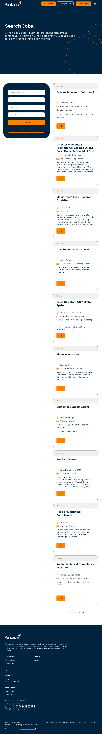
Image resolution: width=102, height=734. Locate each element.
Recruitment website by (20, 729)
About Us (37, 657)
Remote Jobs (10, 660)
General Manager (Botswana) (75, 92)
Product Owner (66, 459)
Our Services (9, 663)
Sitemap (92, 722)
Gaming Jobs (9, 657)
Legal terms (82, 722)
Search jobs (26, 123)
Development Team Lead (72, 249)
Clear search (26, 130)
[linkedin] (7, 670)
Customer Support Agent (72, 406)
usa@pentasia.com (12, 691)
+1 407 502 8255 (10, 694)
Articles (36, 660)
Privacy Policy (50, 722)
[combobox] (29, 100)
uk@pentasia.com (11, 679)
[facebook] (12, 670)
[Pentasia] (13, 3)
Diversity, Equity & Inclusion (66, 722)
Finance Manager (67, 354)
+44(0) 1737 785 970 (12, 682)
